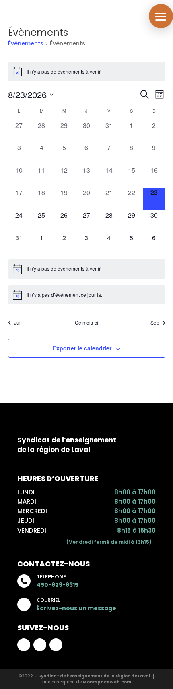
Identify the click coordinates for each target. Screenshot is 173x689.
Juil (18, 322)
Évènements (25, 43)
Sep (154, 322)
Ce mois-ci (86, 322)
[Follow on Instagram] (39, 644)
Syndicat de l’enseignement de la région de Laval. (94, 676)
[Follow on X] (55, 644)
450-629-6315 (57, 585)
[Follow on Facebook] (23, 644)
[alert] (86, 71)
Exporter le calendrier (82, 348)
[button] (161, 16)
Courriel (48, 600)
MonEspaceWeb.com (107, 682)
